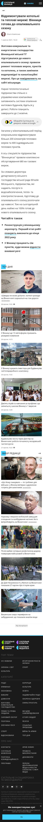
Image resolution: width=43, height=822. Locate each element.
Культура (5, 671)
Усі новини (6, 661)
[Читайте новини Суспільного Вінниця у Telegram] (21, 787)
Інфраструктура (29, 703)
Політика (5, 721)
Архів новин (28, 747)
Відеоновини (7, 735)
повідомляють (28, 78)
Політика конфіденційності (9, 758)
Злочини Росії (8, 725)
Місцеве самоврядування (30, 712)
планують (10, 233)
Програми (6, 763)
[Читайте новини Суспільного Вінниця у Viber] (17, 787)
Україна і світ (7, 667)
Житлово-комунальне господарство (8, 705)
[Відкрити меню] (41, 3)
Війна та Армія (29, 731)
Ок (21, 817)
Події (3, 683)
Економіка (6, 691)
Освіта (25, 691)
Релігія (25, 721)
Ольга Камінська (13, 34)
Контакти (5, 747)
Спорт (25, 667)
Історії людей (29, 717)
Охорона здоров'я (31, 699)
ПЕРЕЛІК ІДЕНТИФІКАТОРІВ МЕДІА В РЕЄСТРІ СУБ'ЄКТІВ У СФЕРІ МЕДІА (30, 767)
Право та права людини (8, 712)
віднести (35, 247)
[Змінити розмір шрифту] (41, 40)
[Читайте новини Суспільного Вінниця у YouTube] (12, 787)
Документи (27, 757)
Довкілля (5, 699)
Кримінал (5, 687)
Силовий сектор (9, 717)
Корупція (26, 683)
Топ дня (26, 735)
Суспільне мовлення (6, 752)
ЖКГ (3, 10)
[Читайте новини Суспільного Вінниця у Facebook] (3, 787)
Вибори (4, 695)
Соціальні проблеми (27, 726)
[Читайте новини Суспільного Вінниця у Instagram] (7, 787)
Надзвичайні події (31, 695)
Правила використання (29, 752)
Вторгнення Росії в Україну (31, 662)
